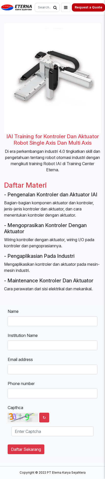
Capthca (15, 407)
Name (13, 311)
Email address (20, 359)
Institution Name (23, 335)
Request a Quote (88, 7)
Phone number (21, 383)
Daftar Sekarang (26, 449)
